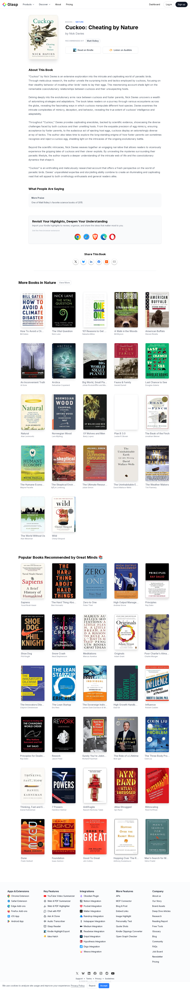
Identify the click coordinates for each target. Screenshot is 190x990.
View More (64, 282)
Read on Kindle (85, 50)
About (58, 4)
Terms (89, 979)
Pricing (69, 4)
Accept (103, 985)
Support (79, 979)
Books (68, 22)
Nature (80, 22)
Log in (169, 4)
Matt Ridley (93, 41)
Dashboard (154, 4)
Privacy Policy (78, 985)
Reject (92, 985)
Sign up (181, 4)
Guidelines (109, 979)
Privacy (98, 979)
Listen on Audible (123, 50)
